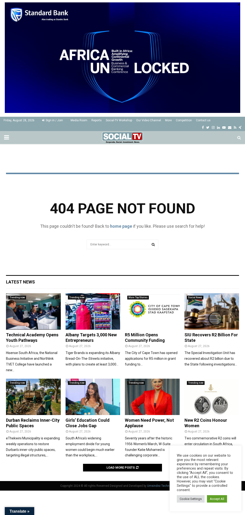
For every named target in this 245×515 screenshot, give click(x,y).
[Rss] (235, 127)
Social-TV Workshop (119, 120)
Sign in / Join (54, 120)
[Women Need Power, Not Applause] (152, 397)
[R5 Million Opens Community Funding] (152, 311)
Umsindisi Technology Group (166, 485)
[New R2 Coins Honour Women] (211, 397)
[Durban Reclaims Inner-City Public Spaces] (33, 397)
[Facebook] (203, 127)
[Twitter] (207, 127)
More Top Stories (138, 297)
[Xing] (240, 127)
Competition (184, 120)
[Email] (229, 127)
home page (121, 226)
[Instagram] (213, 127)
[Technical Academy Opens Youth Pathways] (33, 311)
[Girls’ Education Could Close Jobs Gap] (93, 397)
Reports (96, 120)
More (168, 120)
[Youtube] (224, 127)
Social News (195, 297)
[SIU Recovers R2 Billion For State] (211, 311)
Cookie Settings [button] (191, 499)
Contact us (203, 120)
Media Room (79, 120)
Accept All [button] (217, 499)
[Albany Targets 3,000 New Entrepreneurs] (93, 311)
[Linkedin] (218, 127)
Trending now (17, 297)
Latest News (20, 281)
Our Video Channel (148, 120)
